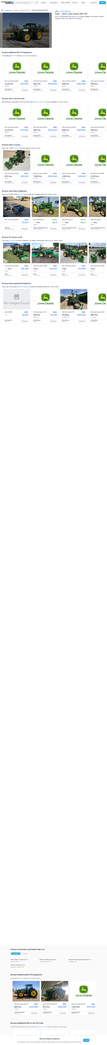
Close (86, 1040)
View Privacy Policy (76, 1042)
